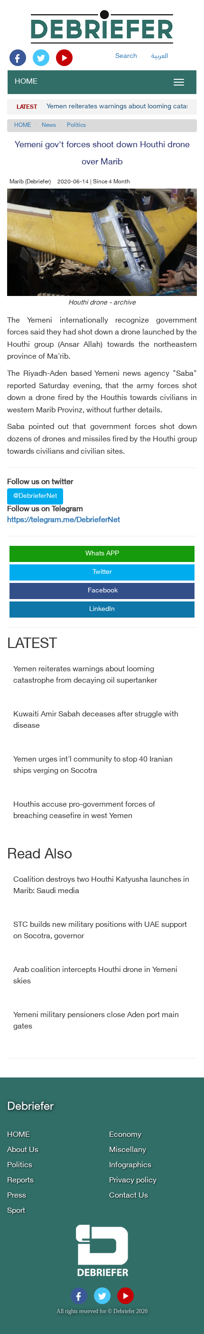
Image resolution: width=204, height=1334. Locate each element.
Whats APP (102, 554)
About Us (22, 1150)
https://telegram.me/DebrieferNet (63, 520)
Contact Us (128, 1196)
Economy (125, 1135)
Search (126, 56)
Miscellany (127, 1150)
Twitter (102, 572)
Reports (20, 1180)
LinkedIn (102, 609)
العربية (159, 56)
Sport (16, 1211)
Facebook (103, 591)
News (49, 125)
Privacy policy (133, 1180)
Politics (76, 125)
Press (16, 1196)
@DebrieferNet (35, 496)
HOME (26, 81)
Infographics (130, 1165)
